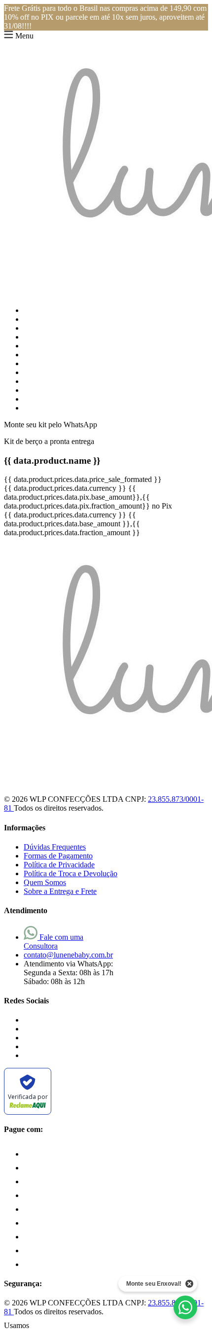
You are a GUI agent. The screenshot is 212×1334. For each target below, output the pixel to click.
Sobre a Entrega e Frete (60, 891)
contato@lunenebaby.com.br (68, 955)
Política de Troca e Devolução (70, 873)
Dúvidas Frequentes (55, 847)
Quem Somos (45, 882)
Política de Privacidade (59, 864)
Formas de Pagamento (58, 856)
